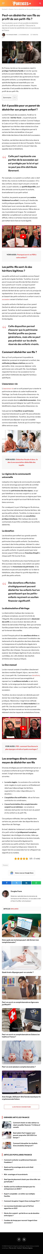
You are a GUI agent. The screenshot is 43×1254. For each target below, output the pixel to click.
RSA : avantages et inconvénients (16, 1174)
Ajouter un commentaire (21, 1107)
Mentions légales (27, 1248)
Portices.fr (5, 9)
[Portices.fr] (21, 3)
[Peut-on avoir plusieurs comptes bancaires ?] (21, 1052)
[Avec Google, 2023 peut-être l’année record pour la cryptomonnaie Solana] (21, 1082)
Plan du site (12, 1248)
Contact (19, 1248)
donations (36, 675)
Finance (11, 9)
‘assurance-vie (8, 388)
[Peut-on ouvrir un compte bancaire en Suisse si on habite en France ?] (21, 1020)
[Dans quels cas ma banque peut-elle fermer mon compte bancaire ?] (21, 925)
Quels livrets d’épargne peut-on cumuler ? (18, 972)
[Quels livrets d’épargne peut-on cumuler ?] (21, 957)
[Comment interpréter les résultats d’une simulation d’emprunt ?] (6, 1145)
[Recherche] (40, 3)
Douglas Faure (13, 34)
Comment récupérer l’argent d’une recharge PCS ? (22, 1201)
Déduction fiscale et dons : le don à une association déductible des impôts (23, 462)
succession (6, 299)
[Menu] (3, 3)
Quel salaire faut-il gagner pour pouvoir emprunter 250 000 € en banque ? (25, 1135)
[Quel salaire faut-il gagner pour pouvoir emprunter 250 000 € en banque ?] (6, 1135)
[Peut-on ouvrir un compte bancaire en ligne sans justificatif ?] (21, 987)
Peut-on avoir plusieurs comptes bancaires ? (19, 1067)
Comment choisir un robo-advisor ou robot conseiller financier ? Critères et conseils (26, 1125)
